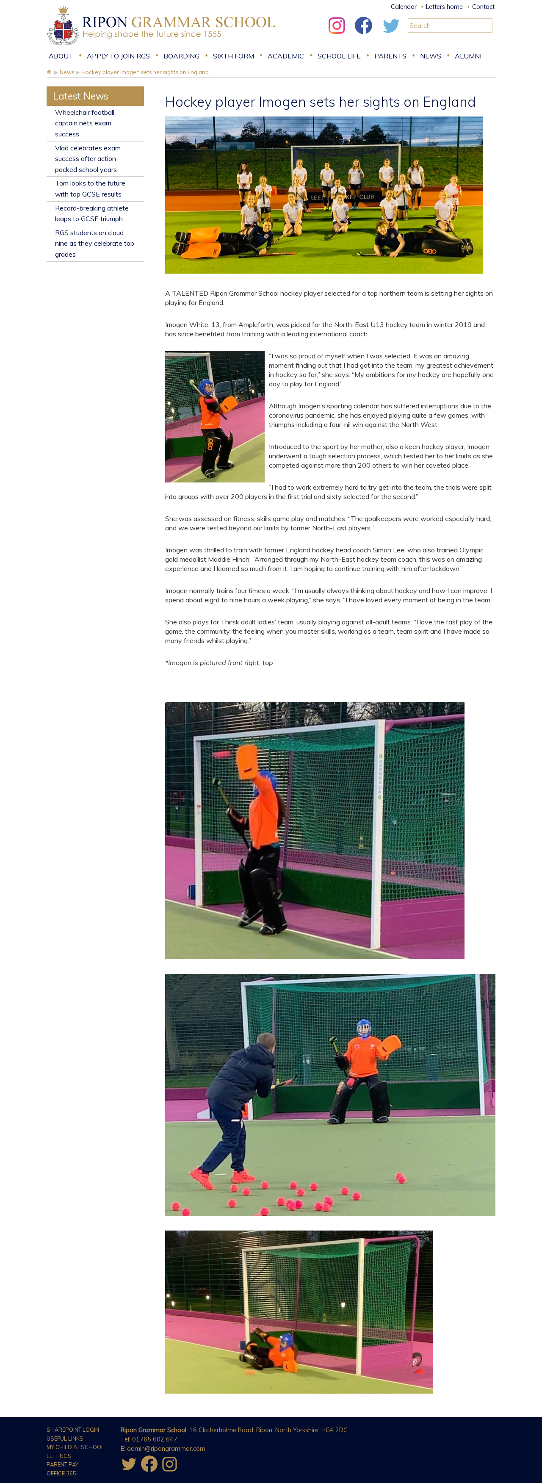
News (430, 56)
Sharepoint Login (73, 1429)
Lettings (59, 1456)
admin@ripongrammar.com (166, 1449)
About (61, 56)
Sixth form (233, 56)
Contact (483, 7)
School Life (339, 56)
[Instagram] (336, 36)
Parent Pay (62, 1464)
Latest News (80, 96)
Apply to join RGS (118, 56)
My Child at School (75, 1447)
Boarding (181, 56)
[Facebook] (363, 36)
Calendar (404, 7)
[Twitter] (391, 36)
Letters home (444, 7)
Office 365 (61, 1473)
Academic (286, 56)
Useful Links (65, 1438)
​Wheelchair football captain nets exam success (84, 123)
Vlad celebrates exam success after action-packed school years (88, 159)
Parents (390, 56)
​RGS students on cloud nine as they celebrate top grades (94, 243)
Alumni (468, 56)
